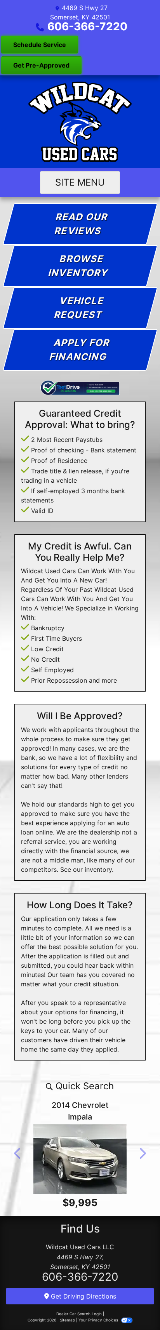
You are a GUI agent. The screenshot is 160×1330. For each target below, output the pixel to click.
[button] (80, 1086)
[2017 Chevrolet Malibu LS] (82, 1164)
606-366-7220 (87, 26)
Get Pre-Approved (41, 65)
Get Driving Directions (82, 1307)
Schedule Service (39, 45)
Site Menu (80, 182)
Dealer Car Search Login (79, 1324)
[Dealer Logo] (80, 122)
